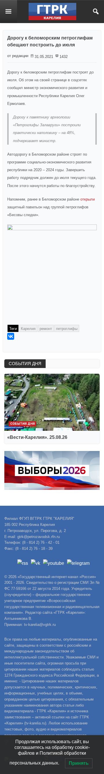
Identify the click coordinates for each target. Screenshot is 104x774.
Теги (13, 328)
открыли (87, 199)
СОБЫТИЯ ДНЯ (25, 363)
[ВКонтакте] (10, 336)
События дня (22, 424)
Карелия (28, 328)
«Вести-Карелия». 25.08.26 (37, 437)
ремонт (46, 328)
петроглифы (66, 328)
